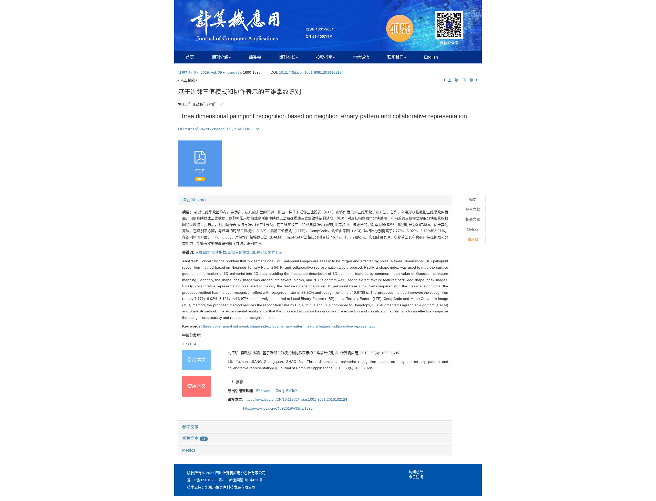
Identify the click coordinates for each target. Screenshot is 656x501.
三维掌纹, (203, 252)
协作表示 (275, 252)
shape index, (261, 326)
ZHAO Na (242, 129)
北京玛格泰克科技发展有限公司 (230, 487)
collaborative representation (354, 326)
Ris (278, 391)
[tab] (315, 200)
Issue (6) (234, 72)
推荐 (239, 382)
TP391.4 (189, 344)
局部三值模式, (240, 252)
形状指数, (220, 252)
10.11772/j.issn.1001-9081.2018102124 (311, 72)
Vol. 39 (216, 72)
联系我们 (395, 57)
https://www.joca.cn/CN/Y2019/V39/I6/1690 (278, 408)
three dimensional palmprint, (226, 326)
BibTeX (292, 391)
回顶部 (472, 239)
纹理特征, (260, 252)
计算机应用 (187, 72)
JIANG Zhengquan (215, 129)
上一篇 (452, 80)
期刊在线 (287, 57)
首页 (190, 57)
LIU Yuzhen (187, 129)
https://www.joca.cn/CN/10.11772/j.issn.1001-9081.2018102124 (295, 399)
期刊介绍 (220, 57)
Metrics (188, 450)
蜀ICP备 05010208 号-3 (206, 480)
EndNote (263, 391)
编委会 (255, 57)
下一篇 (468, 80)
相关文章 (194, 438)
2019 (205, 72)
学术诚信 (361, 57)
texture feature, (319, 326)
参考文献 (190, 427)
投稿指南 (324, 57)
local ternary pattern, (289, 326)
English (431, 57)
